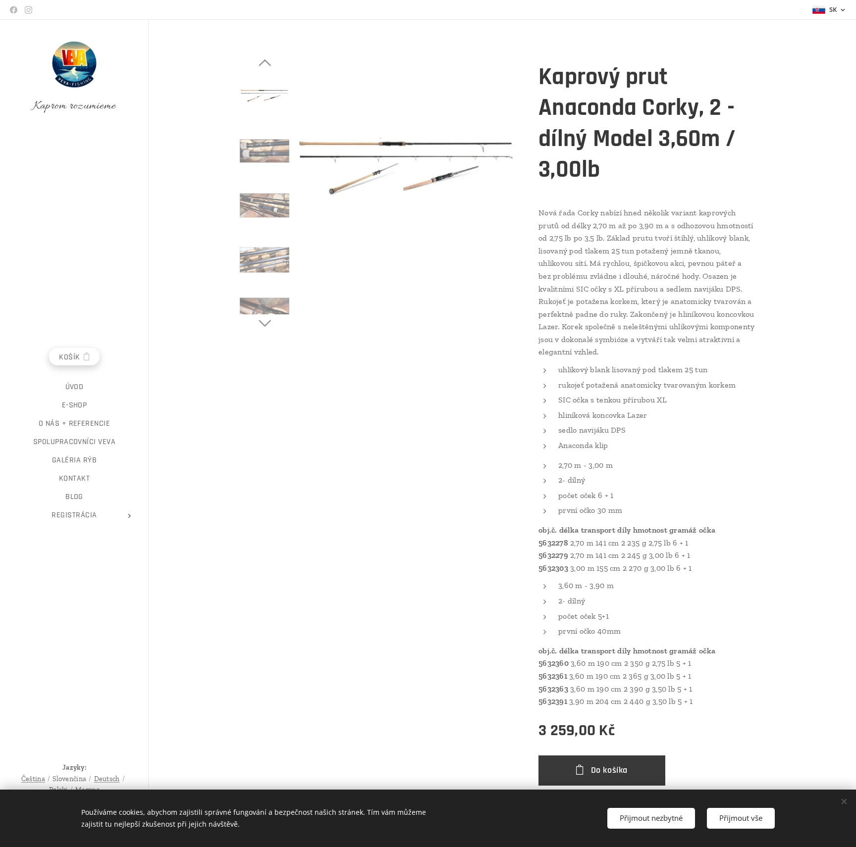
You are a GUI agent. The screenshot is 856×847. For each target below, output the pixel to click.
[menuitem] (74, 387)
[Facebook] (13, 9)
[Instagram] (28, 9)
